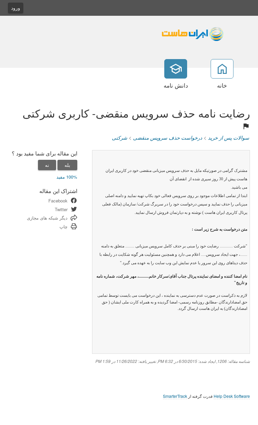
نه (47, 164)
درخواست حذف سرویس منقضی (167, 137)
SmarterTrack (175, 396)
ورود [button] (15, 7)
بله (67, 164)
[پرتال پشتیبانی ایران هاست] (204, 33)
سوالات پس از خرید (228, 137)
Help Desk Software (232, 396)
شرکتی (119, 137)
